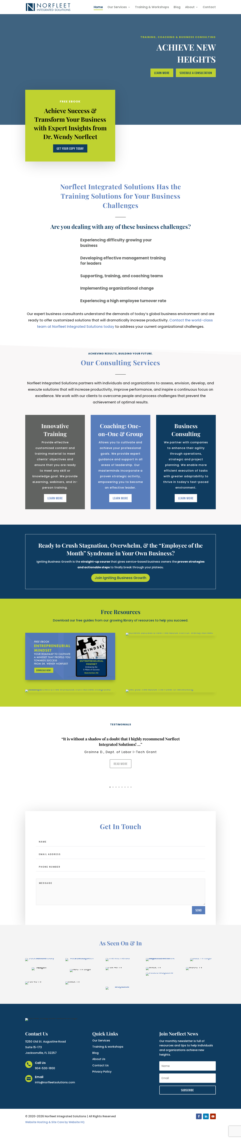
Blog (177, 7)
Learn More (162, 73)
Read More (121, 764)
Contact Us (100, 1065)
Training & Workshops (152, 7)
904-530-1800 (45, 1068)
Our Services (117, 7)
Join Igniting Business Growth (120, 577)
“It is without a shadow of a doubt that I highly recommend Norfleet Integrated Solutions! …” (120, 741)
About (190, 7)
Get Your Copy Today (70, 148)
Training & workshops (107, 1047)
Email (39, 1077)
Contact (209, 7)
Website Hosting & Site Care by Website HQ (54, 1122)
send (198, 910)
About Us (98, 1059)
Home (98, 7)
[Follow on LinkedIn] (206, 1116)
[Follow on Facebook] (199, 1116)
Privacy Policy (102, 1072)
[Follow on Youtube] (213, 1116)
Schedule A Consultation (196, 73)
